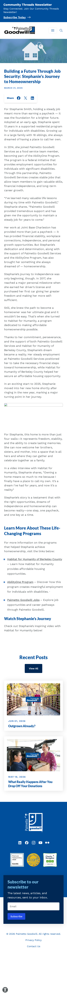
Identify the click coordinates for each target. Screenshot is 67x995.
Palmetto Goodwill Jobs (23, 600)
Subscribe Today (14, 17)
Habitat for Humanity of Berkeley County (34, 559)
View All (33, 668)
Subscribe (16, 916)
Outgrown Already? (21, 726)
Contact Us (33, 946)
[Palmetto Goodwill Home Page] (33, 822)
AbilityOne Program (20, 582)
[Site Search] (61, 30)
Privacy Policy (33, 940)
